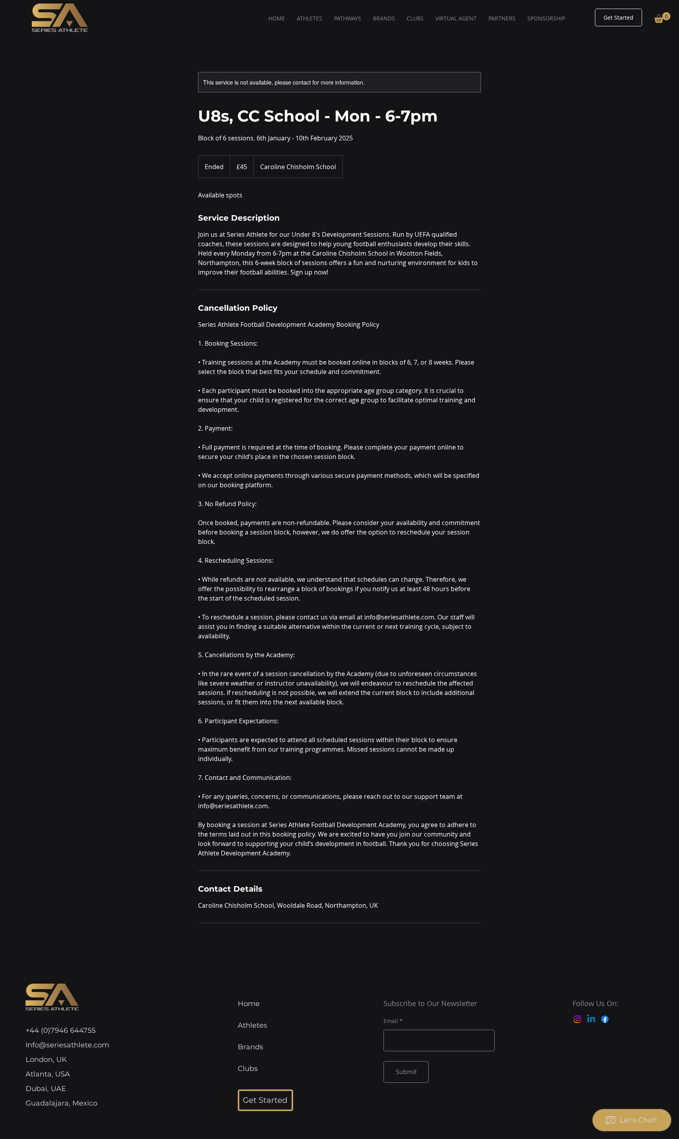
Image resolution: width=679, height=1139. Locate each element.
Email (391, 1021)
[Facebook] (605, 1019)
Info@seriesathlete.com (67, 1045)
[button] (662, 17)
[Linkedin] (591, 1019)
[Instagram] (577, 1019)
